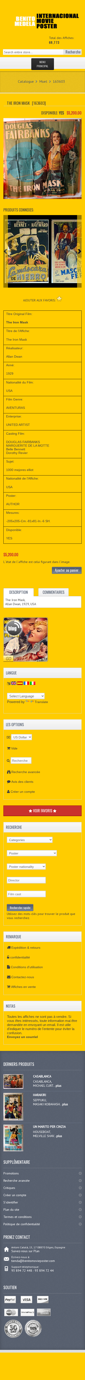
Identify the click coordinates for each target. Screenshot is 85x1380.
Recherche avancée (25, 772)
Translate (41, 702)
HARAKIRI (39, 1095)
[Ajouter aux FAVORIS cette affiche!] (59, 298)
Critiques (9, 1188)
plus (58, 1086)
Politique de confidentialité (21, 1224)
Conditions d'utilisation (27, 967)
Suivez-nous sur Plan (25, 1251)
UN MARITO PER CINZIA (49, 1127)
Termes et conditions (17, 1217)
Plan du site (11, 1210)
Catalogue (26, 81)
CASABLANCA (42, 1076)
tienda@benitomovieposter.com (33, 1261)
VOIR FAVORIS (42, 810)
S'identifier (10, 1202)
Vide (14, 748)
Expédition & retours (25, 947)
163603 (59, 81)
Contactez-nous (22, 977)
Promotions (11, 1173)
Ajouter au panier (67, 570)
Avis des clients (22, 781)
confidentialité (20, 957)
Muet (43, 81)
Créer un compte (23, 791)
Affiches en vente (23, 987)
